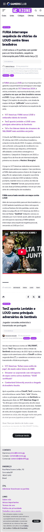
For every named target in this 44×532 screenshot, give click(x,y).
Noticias (6, 27)
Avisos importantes (10, 502)
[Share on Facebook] (28, 297)
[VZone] (22, 10)
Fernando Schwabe (11, 336)
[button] (36, 521)
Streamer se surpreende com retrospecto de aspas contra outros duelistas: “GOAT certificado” (21, 376)
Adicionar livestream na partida (15, 489)
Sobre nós (6, 500)
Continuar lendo (22, 435)
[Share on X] (33, 297)
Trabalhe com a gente (11, 511)
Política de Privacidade (20, 528)
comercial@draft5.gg (19, 459)
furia (12, 75)
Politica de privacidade (12, 508)
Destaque (6, 75)
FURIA (6, 83)
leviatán (33, 338)
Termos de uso (8, 505)
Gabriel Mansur (10, 66)
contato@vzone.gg (18, 456)
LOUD (19, 83)
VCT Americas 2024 (26, 88)
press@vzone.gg (17, 453)
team (38, 287)
